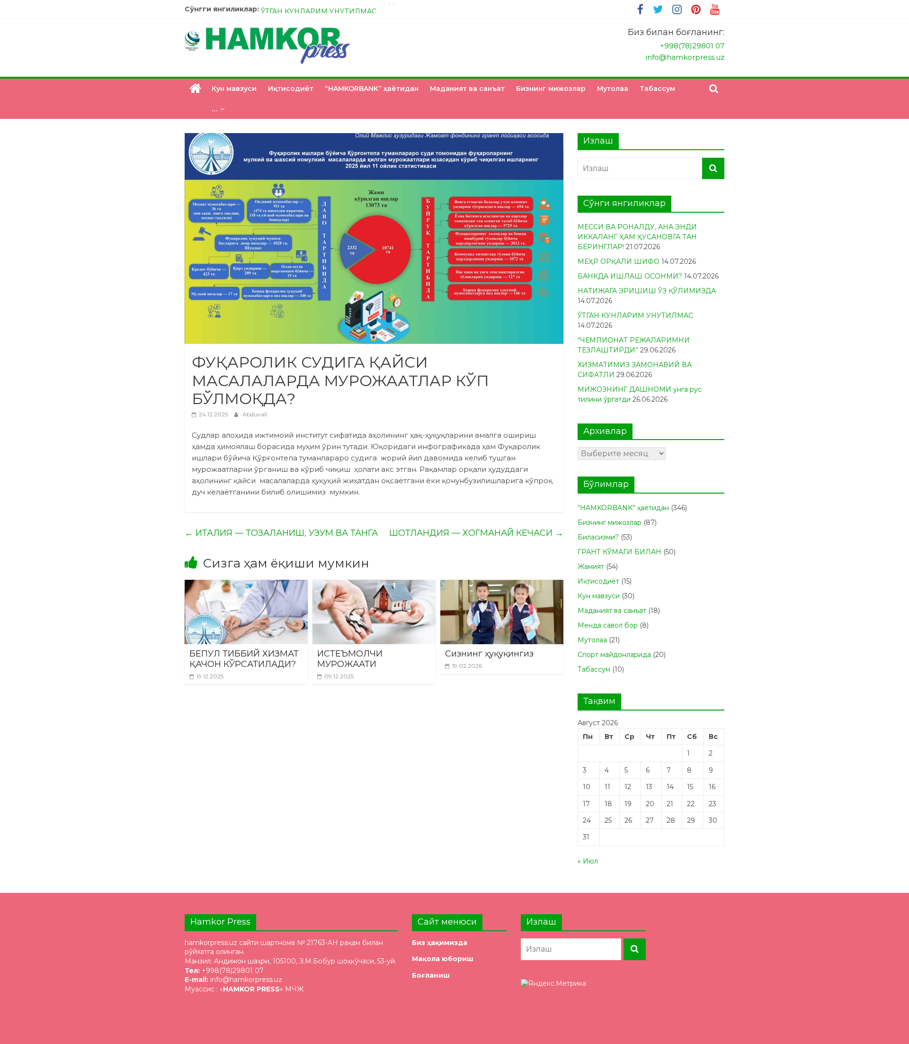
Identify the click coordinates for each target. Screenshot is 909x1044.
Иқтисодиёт (290, 88)
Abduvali (254, 414)
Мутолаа (612, 88)
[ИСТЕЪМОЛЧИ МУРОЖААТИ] (374, 585)
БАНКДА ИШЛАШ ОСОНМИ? (630, 276)
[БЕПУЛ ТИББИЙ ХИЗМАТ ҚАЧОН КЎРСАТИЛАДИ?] (246, 585)
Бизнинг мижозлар (551, 88)
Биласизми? (598, 537)
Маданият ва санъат (467, 88)
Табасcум (657, 88)
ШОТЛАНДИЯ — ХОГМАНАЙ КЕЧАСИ (476, 533)
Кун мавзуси (234, 88)
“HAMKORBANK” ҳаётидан (372, 88)
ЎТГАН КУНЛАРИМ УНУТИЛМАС (635, 315)
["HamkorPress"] (195, 89)
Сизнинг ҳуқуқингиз (489, 653)
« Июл (588, 861)
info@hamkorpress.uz (685, 57)
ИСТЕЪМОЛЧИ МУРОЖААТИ (350, 658)
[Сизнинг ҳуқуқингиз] (501, 585)
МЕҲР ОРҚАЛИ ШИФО (618, 261)
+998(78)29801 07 (692, 45)
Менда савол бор (608, 625)
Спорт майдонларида (614, 654)
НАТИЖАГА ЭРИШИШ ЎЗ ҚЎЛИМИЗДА (330, 9)
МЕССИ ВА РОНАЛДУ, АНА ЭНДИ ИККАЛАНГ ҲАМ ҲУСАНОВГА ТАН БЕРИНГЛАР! (637, 237)
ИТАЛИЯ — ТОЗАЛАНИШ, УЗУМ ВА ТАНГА (281, 533)
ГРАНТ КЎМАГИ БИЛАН (619, 552)
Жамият (591, 566)
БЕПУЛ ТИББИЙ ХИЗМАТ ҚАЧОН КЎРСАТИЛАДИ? (245, 658)
